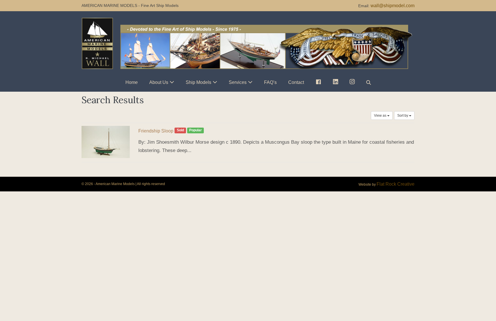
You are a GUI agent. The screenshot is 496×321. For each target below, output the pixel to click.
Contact (296, 82)
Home (131, 82)
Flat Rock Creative (395, 184)
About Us (158, 82)
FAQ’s (270, 82)
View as (380, 116)
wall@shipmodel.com (392, 5)
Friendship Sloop (155, 130)
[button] (369, 82)
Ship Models (198, 82)
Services (238, 82)
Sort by (403, 116)
